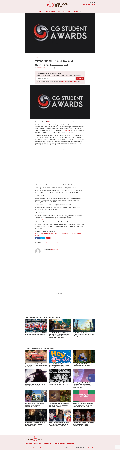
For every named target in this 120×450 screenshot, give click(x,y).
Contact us (70, 443)
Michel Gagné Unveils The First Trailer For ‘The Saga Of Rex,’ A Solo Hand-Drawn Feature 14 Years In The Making (84, 385)
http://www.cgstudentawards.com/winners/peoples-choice (51, 219)
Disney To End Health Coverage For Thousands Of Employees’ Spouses (82, 365)
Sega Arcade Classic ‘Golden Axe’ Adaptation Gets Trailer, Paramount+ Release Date (83, 424)
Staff (40, 443)
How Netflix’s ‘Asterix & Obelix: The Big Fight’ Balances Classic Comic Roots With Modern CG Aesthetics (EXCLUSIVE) (59, 335)
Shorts (48, 11)
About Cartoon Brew (31, 443)
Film (40, 11)
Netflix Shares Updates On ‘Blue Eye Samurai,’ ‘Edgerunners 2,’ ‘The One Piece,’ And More (59, 424)
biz (37, 57)
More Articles (54, 249)
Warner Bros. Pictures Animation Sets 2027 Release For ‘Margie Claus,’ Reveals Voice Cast (83, 405)
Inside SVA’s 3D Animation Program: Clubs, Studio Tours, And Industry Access (83, 334)
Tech (58, 11)
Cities (69, 11)
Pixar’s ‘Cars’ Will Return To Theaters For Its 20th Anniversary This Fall (36, 365)
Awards (53, 11)
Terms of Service (74, 81)
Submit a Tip (47, 443)
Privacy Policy (64, 81)
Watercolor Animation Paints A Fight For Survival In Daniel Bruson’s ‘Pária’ (35, 424)
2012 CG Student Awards (54, 122)
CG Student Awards (52, 243)
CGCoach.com (66, 130)
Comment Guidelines (59, 443)
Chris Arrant (41, 68)
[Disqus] (60, 272)
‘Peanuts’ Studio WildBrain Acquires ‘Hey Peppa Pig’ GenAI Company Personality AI (59, 365)
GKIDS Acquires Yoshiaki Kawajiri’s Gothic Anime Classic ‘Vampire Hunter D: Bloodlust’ (35, 384)
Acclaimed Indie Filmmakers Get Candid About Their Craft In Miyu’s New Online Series (60, 405)
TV (43, 11)
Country (75, 11)
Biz (64, 11)
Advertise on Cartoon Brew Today (33, 447)
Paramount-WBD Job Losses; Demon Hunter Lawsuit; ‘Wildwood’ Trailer (34, 405)
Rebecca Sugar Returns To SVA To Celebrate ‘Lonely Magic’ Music (36, 333)
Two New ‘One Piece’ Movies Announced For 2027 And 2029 (59, 383)
